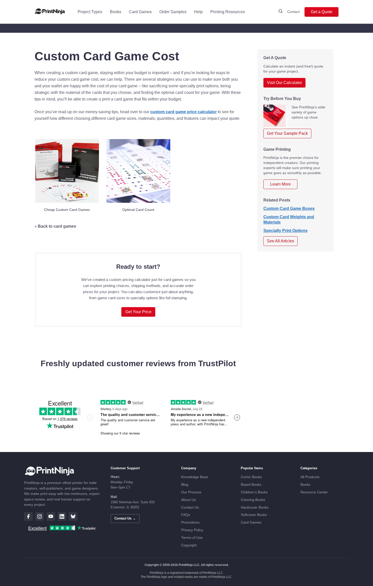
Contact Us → (125, 518)
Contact (293, 12)
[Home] (50, 11)
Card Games (140, 12)
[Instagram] (39, 516)
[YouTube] (50, 516)
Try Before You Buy (282, 98)
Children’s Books (254, 492)
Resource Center (314, 492)
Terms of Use (192, 538)
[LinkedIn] (62, 516)
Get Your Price (138, 312)
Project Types (90, 12)
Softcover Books (254, 515)
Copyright (189, 545)
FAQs (185, 515)
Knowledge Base (194, 477)
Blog (184, 485)
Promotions (190, 522)
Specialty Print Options (285, 230)
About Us (188, 500)
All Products (309, 477)
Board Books (251, 485)
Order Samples (173, 12)
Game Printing (277, 149)
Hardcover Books (254, 507)
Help (198, 12)
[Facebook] (28, 516)
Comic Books (251, 477)
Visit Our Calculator (284, 82)
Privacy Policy (192, 530)
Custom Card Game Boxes (289, 208)
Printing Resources (227, 12)
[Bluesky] (73, 516)
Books (115, 12)
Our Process (191, 492)
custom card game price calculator (183, 112)
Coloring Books (253, 500)
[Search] (280, 12)
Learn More (280, 184)
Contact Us (190, 507)
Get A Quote (274, 58)
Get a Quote (321, 12)
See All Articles (280, 241)
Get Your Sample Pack (287, 133)
